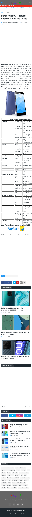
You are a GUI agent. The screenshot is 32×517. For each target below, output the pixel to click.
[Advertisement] (16, 45)
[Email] (21, 282)
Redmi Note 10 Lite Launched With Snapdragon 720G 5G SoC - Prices (12, 309)
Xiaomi (3, 487)
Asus (17, 468)
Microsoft (16, 477)
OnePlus (4, 480)
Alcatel (7, 468)
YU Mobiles (13, 487)
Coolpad (24, 470)
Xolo (8, 487)
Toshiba (9, 485)
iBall (23, 487)
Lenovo (3, 477)
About (11, 514)
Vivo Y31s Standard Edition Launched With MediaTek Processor (20, 432)
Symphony (19, 482)
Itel (12, 475)
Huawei (21, 473)
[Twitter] (14, 282)
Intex (9, 475)
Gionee (3, 473)
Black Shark (22, 468)
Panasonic (14, 276)
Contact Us (24, 514)
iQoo (27, 487)
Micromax (9, 477)
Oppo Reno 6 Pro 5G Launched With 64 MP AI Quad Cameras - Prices (20, 439)
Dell (28, 470)
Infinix (26, 473)
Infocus (4, 475)
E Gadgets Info (21, 510)
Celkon (18, 470)
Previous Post (5, 407)
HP (13, 473)
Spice (13, 482)
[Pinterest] (17, 282)
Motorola (23, 477)
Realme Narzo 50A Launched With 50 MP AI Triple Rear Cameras (15, 357)
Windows (25, 485)
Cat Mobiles (12, 470)
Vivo (20, 485)
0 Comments (6, 24)
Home (2, 12)
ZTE (19, 487)
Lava (25, 475)
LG (21, 475)
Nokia (28, 477)
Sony (9, 482)
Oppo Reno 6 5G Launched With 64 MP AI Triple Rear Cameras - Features (20, 454)
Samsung (4, 482)
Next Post (27, 407)
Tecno (3, 485)
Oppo (9, 480)
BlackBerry (4, 470)
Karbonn (17, 475)
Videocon (15, 485)
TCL (24, 482)
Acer (3, 468)
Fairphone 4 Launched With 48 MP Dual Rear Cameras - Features (15, 333)
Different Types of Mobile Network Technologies (19, 447)
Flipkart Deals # (23, 8)
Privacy (17, 514)
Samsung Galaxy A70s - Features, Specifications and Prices (19, 425)
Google (8, 473)
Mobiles (7, 12)
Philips (20, 480)
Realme (26, 480)
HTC (16, 473)
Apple (12, 468)
